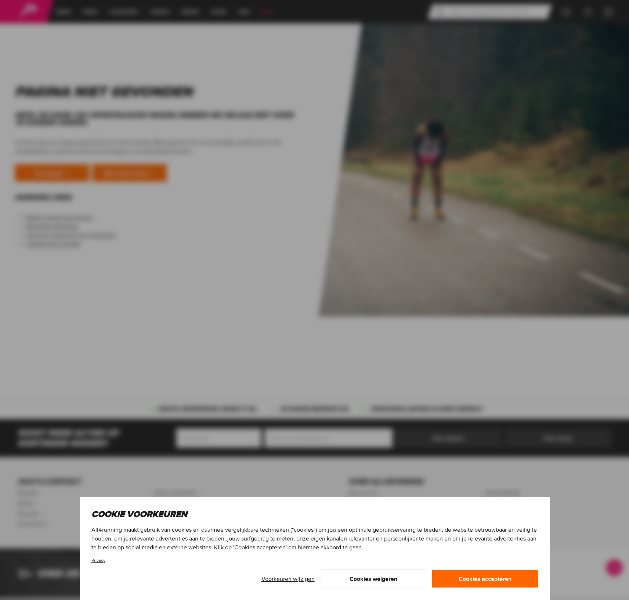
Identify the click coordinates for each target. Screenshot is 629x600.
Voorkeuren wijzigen (288, 578)
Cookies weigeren (373, 578)
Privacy (98, 560)
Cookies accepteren (485, 578)
